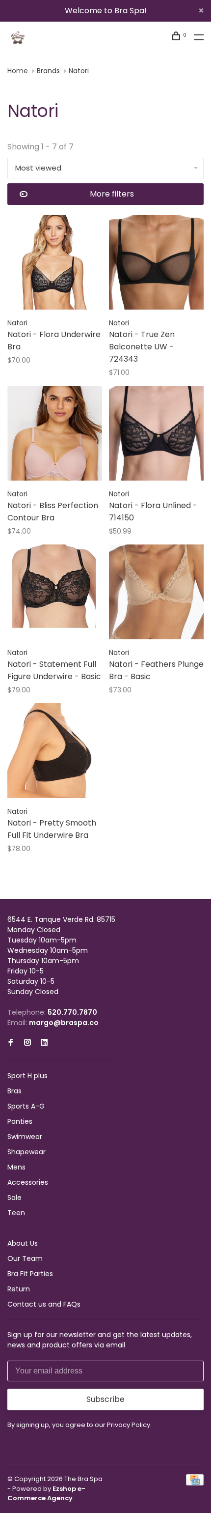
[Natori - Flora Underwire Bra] (54, 264)
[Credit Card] (195, 1483)
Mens (16, 1167)
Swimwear (24, 1137)
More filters (112, 194)
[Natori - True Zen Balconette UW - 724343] (156, 264)
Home (17, 71)
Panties (19, 1121)
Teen (16, 1213)
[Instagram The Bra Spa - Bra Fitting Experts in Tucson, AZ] (27, 1043)
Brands (48, 71)
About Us (22, 1243)
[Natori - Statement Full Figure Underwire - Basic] (54, 593)
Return (18, 1289)
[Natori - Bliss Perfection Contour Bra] (54, 435)
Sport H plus (27, 1076)
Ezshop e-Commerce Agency (46, 1493)
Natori (79, 71)
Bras (14, 1091)
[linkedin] (44, 1043)
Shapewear (26, 1152)
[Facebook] (10, 1043)
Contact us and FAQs (43, 1304)
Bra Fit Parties (30, 1274)
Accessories (27, 1182)
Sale (14, 1197)
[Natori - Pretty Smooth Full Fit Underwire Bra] (54, 752)
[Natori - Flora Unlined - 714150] (156, 435)
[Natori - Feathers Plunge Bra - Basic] (156, 593)
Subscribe (105, 1399)
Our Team (25, 1258)
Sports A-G (26, 1106)
